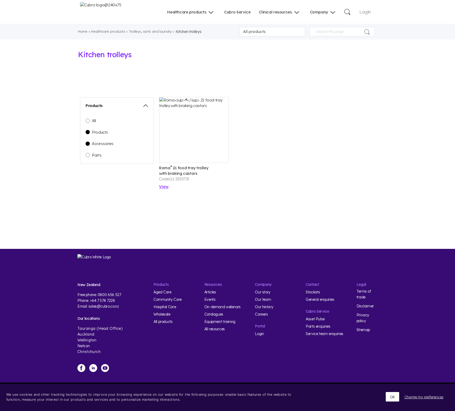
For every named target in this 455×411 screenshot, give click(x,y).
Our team (263, 299)
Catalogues (213, 314)
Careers (261, 314)
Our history (264, 306)
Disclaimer (365, 306)
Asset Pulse (315, 319)
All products (163, 321)
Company (319, 11)
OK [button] (392, 397)
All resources (214, 329)
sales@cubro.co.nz (103, 306)
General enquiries (320, 299)
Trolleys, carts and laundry (150, 31)
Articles (210, 292)
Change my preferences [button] (423, 397)
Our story (262, 292)
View (164, 186)
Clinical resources (275, 11)
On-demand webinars (222, 306)
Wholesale (162, 314)
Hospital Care (165, 306)
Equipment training (219, 321)
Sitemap (363, 329)
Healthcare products (186, 11)
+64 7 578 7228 (102, 300)
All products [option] (254, 31)
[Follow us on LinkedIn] (93, 368)
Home (82, 31)
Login (365, 11)
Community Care (168, 299)
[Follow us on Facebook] (81, 368)
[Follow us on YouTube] (105, 368)
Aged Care (162, 292)
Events (210, 299)
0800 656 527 (109, 294)
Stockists (313, 292)
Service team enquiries (324, 333)
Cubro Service (237, 11)
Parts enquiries (318, 326)
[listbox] (272, 31)
